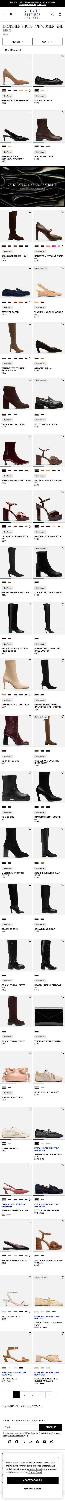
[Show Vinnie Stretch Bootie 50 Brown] (26, 470)
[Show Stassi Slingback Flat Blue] (21, 1255)
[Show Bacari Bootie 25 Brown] (36, 146)
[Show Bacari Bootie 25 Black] (42, 146)
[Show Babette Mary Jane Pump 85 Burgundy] (42, 246)
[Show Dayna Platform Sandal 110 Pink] (26, 526)
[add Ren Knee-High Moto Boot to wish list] (30, 941)
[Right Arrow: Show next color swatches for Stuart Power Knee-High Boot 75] (29, 358)
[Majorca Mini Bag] (16, 1067)
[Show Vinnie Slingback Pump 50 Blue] (15, 1199)
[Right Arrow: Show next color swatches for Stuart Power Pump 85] (29, 90)
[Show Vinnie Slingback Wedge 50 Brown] (42, 302)
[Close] (58, 1457)
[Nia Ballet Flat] (49, 70)
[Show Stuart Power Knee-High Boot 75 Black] (9, 358)
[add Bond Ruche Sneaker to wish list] (63, 1053)
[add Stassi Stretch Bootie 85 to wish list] (63, 773)
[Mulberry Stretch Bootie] (16, 843)
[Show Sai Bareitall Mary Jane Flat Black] (36, 1143)
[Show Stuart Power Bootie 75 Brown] (15, 694)
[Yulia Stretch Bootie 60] (49, 562)
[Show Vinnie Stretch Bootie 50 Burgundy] (4, 470)
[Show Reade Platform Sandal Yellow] (54, 526)
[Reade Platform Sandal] (49, 506)
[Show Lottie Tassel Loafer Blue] (36, 1199)
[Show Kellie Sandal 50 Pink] (9, 1311)
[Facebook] (16, 1441)
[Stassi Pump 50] (49, 338)
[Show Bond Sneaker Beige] (4, 1143)
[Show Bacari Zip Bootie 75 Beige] (15, 414)
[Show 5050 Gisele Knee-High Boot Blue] (26, 246)
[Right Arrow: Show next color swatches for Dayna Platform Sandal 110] (29, 526)
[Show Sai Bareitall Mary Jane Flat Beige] (48, 1143)
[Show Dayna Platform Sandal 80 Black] (59, 470)
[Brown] (4, 1031)
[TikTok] (30, 1441)
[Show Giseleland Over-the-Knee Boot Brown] (36, 751)
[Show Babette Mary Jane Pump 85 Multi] (59, 246)
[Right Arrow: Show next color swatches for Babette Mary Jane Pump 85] (62, 246)
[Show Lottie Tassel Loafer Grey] (42, 1199)
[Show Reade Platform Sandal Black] (48, 526)
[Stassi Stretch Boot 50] (16, 562)
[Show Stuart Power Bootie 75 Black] (9, 694)
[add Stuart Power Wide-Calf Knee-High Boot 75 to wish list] (63, 660)
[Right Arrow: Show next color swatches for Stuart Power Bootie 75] (29, 694)
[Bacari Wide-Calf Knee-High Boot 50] (16, 618)
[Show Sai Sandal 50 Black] (21, 1367)
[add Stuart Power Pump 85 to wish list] (30, 56)
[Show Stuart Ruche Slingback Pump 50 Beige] (9, 146)
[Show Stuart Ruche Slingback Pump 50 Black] (4, 146)
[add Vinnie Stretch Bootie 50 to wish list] (30, 436)
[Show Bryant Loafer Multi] (21, 302)
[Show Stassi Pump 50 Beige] (42, 358)
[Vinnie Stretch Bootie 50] (16, 450)
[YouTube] (44, 1441)
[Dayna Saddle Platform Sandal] (49, 1235)
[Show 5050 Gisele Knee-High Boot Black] (9, 246)
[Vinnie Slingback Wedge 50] (49, 282)
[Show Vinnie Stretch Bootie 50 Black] (21, 470)
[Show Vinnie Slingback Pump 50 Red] (4, 1199)
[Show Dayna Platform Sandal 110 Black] (21, 526)
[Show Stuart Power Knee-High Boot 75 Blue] (15, 358)
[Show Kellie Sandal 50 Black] (21, 1311)
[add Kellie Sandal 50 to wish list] (30, 1277)
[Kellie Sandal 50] (16, 1291)
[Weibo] (51, 1441)
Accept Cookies (32, 1480)
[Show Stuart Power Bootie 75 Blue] (21, 694)
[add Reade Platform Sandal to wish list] (63, 492)
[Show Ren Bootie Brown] (9, 807)
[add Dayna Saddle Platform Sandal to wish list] (63, 1221)
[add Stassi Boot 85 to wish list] (30, 885)
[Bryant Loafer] (16, 282)
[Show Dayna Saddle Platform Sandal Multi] (36, 1255)
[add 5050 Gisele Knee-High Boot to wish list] (30, 212)
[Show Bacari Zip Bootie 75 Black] (9, 414)
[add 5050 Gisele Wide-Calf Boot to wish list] (63, 829)
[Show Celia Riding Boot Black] (36, 919)
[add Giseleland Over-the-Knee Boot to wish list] (63, 717)
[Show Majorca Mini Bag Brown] (9, 1087)
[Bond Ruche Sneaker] (49, 1067)
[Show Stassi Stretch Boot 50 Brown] (9, 582)
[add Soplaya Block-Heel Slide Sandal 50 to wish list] (63, 1333)
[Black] (36, 582)
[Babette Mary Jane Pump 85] (49, 226)
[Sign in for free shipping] (11, 14)
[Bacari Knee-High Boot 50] (49, 955)
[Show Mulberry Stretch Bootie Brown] (9, 863)
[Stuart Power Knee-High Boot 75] (16, 338)
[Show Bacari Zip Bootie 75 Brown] (4, 414)
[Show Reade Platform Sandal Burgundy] (36, 526)
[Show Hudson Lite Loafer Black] (42, 414)
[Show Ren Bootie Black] (4, 807)
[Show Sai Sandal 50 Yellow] (9, 1367)
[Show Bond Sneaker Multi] (9, 1143)
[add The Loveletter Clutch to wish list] (63, 997)
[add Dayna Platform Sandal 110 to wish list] (30, 492)
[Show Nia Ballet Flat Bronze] (42, 90)
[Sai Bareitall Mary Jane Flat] (49, 1123)
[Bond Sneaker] (16, 1123)
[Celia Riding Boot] (49, 899)
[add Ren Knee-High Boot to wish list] (30, 997)
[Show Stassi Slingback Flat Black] (4, 1255)
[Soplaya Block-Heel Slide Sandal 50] (49, 1347)
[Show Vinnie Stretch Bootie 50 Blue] (9, 470)
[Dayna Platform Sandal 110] (16, 506)
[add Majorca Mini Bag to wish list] (30, 1053)
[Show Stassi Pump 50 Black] (36, 358)
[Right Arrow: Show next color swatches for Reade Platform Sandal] (62, 526)
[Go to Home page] (32, 14)
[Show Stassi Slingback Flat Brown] (9, 1255)
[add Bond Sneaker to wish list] (30, 1109)
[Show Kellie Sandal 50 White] (4, 1311)
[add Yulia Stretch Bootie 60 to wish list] (63, 548)
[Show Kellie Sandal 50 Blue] (26, 1311)
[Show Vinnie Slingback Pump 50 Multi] (21, 1199)
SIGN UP (51, 1427)
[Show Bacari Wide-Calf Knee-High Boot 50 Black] (4, 638)
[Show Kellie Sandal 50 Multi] (15, 1311)
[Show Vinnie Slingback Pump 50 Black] (9, 1199)
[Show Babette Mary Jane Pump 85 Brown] (36, 246)
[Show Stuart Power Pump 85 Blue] (9, 90)
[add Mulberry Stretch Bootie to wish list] (30, 829)
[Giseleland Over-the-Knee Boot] (49, 731)
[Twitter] (23, 1441)
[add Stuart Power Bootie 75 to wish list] (30, 660)
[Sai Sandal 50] (16, 1347)
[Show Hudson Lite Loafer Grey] (36, 414)
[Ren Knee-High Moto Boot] (16, 955)
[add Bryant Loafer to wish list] (30, 268)
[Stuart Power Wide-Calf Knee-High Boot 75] (49, 674)
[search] (52, 14)
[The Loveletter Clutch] (49, 1011)
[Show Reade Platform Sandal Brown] (42, 526)
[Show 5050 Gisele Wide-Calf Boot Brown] (42, 863)
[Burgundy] (4, 751)
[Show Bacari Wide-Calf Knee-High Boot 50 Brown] (9, 638)
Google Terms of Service (13, 1435)
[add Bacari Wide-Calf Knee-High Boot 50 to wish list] (30, 604)
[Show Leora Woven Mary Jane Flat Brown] (54, 1311)
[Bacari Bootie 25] (49, 126)
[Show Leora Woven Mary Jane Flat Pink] (42, 1311)
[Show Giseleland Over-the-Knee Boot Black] (42, 751)
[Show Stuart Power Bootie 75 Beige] (4, 694)
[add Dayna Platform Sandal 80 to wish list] (63, 436)
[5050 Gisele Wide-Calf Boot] (49, 843)
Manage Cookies (32, 1488)
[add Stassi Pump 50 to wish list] (63, 324)
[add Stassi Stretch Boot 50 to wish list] (30, 548)
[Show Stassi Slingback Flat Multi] (26, 1255)
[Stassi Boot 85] (16, 899)
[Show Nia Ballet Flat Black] (36, 90)
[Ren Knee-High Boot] (16, 1011)
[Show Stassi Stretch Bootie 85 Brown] (48, 807)
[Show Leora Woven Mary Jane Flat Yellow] (48, 1311)
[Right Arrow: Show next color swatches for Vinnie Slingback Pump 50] (29, 1199)
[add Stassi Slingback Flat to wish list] (30, 1221)
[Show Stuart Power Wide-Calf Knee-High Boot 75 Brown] (42, 694)
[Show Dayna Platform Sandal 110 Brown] (4, 526)
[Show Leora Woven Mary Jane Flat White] (36, 1311)
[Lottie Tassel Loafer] (49, 1179)
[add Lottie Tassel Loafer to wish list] (63, 1165)
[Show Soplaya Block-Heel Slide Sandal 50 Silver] (42, 1367)
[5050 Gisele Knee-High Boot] (16, 226)
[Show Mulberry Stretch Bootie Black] (4, 863)
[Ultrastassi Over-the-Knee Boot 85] (49, 618)
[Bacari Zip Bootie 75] (16, 394)
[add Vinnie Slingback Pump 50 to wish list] (30, 1165)
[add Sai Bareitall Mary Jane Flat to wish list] (63, 1109)
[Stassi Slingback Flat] (16, 1235)
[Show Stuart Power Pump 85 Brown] (4, 90)
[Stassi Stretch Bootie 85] (49, 787)
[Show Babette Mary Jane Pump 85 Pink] (54, 246)
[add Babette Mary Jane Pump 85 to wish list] (63, 212)
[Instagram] (9, 1441)
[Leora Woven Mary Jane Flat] (49, 1291)
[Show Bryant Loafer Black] (26, 302)
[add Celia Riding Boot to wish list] (63, 885)
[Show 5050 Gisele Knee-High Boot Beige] (15, 246)
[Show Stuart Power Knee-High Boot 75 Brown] (4, 358)
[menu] (4, 14)
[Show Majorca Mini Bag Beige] (4, 1087)
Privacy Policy (35, 1472)
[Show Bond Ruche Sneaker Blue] (42, 1087)
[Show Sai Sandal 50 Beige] (15, 1367)
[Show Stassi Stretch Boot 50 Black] (4, 582)
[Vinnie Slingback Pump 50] (16, 1179)
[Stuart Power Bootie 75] (16, 674)
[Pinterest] (37, 1441)
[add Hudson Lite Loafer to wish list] (63, 380)
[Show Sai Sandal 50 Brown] (4, 1367)
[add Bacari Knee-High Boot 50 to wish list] (63, 941)
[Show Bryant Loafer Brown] (9, 302)
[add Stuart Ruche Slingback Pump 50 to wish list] (30, 112)
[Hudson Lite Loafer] (49, 394)
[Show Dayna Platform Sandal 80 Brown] (36, 470)
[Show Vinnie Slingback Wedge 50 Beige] (36, 302)
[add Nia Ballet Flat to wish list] (63, 56)
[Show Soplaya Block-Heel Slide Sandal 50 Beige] (36, 1367)
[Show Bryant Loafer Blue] (4, 302)
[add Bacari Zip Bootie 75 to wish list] (30, 380)
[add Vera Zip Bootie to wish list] (30, 717)
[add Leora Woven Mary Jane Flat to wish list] (63, 1277)
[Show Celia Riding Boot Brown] (42, 919)
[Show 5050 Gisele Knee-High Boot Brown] (4, 246)
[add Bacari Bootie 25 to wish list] (63, 112)
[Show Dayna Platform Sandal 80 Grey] (54, 470)
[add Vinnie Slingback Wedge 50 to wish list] (63, 268)
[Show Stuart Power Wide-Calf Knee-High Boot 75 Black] (36, 694)
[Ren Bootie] (16, 787)
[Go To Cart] (60, 14)
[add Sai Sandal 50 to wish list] (30, 1333)
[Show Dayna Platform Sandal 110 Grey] (9, 526)
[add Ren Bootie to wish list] (30, 773)
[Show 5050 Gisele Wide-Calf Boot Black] (36, 863)
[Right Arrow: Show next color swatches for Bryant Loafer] (29, 302)
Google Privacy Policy (48, 1433)
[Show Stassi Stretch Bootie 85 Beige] (42, 807)
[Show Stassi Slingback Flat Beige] (15, 1255)
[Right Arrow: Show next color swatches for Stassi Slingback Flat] (29, 1255)
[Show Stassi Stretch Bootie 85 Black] (36, 807)
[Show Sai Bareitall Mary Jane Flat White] (42, 1143)
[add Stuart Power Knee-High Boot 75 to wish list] (30, 324)
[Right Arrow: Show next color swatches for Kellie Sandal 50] (29, 1311)
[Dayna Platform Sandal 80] (49, 450)
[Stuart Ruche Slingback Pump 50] (16, 126)
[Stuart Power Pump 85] (16, 70)
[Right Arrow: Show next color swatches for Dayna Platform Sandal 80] (62, 470)
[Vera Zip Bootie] (16, 731)
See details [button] (41, 4)
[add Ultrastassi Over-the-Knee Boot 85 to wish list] (63, 604)
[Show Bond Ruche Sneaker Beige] (36, 1087)
